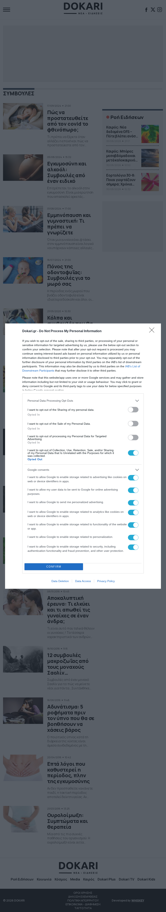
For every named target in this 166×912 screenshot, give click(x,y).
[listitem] (83, 401)
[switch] (133, 409)
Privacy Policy (106, 581)
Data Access (83, 581)
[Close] (153, 331)
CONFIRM (53, 566)
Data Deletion (60, 581)
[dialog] (83, 456)
